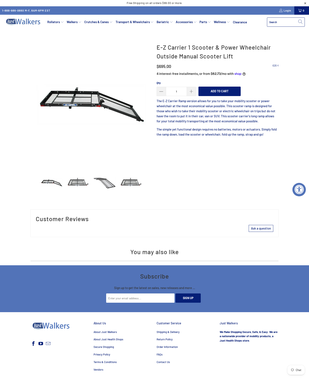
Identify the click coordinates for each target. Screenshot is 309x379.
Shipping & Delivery (168, 332)
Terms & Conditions (105, 362)
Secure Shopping (104, 347)
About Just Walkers (105, 332)
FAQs (159, 354)
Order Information (167, 347)
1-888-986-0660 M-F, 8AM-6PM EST (26, 10)
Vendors (98, 369)
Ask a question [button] (261, 228)
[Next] (149, 103)
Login (287, 10)
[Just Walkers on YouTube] (41, 343)
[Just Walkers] (23, 22)
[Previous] (33, 103)
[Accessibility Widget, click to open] (299, 189)
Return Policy (165, 339)
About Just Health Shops (108, 339)
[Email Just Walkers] (48, 343)
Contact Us (163, 362)
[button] (55, 22)
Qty (159, 83)
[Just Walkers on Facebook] (33, 343)
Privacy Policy (102, 354)
